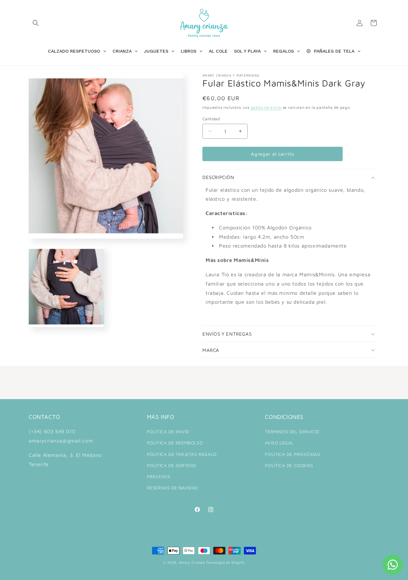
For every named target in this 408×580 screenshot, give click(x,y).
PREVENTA (159, 476)
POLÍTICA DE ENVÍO (168, 431)
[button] (36, 23)
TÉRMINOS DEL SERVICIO (292, 431)
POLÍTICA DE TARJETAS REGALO (182, 454)
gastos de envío (266, 107)
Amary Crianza (192, 562)
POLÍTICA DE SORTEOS (171, 465)
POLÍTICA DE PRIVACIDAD (292, 454)
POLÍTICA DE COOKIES (289, 465)
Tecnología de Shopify (225, 562)
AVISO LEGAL (279, 442)
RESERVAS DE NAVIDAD (172, 487)
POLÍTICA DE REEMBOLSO (175, 442)
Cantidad (211, 118)
